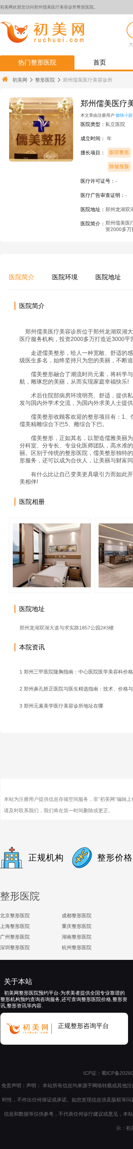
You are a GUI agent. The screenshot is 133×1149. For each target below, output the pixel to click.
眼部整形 (119, 152)
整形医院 (45, 80)
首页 (99, 62)
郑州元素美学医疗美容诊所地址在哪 (63, 706)
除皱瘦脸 (119, 166)
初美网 (19, 80)
